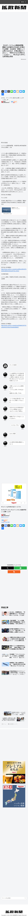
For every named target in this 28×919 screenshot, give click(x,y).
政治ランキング (5, 517)
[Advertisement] (14, 28)
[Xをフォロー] (7, 567)
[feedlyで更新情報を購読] (20, 567)
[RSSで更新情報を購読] (14, 571)
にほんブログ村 (5, 522)
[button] (25, 898)
